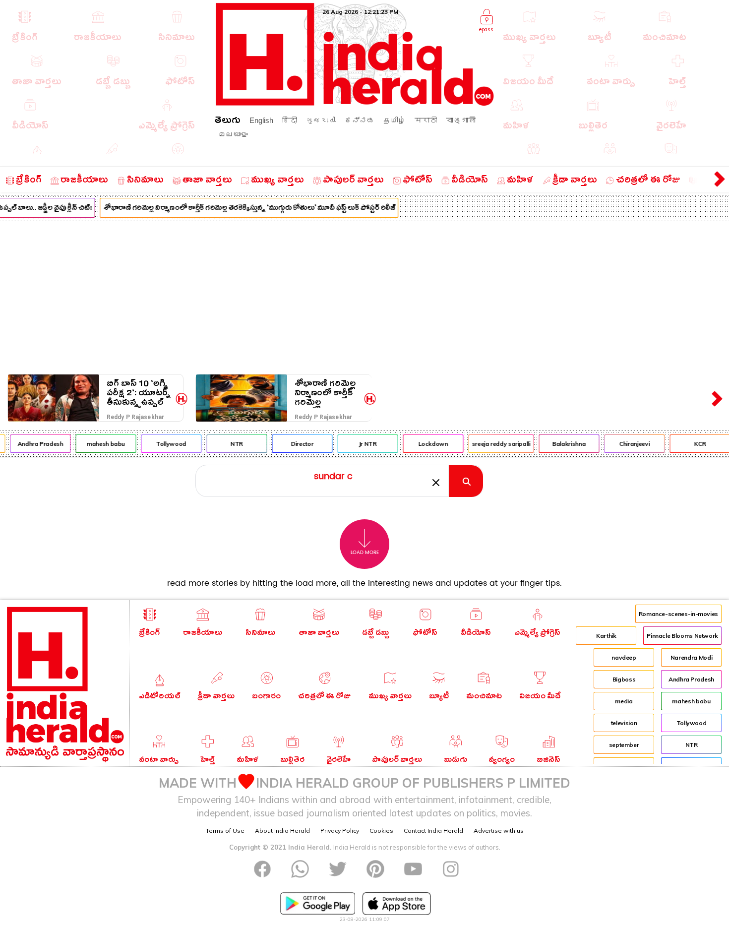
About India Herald (282, 830)
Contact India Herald (433, 830)
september (624, 744)
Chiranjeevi (628, 443)
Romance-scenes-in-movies (678, 613)
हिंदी (289, 120)
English (261, 120)
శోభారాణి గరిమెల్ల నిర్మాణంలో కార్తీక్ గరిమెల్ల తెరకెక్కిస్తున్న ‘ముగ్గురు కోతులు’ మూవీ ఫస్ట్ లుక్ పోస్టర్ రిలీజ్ (243, 208)
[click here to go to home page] (355, 103)
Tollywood (166, 443)
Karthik (606, 635)
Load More (365, 552)
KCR (694, 443)
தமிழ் (394, 120)
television (624, 723)
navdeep (623, 657)
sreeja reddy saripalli (495, 443)
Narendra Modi (691, 657)
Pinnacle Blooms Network (682, 635)
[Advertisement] (364, 295)
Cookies (381, 830)
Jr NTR (362, 443)
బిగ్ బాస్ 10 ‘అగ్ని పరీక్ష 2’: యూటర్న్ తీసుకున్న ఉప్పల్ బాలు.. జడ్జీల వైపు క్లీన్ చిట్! (139, 393)
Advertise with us (499, 830)
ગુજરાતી (321, 120)
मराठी (426, 120)
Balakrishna (563, 443)
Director (296, 443)
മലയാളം (233, 134)
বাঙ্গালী (461, 120)
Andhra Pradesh (35, 443)
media (623, 701)
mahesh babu (100, 443)
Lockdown (427, 443)
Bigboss (623, 679)
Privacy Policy (339, 830)
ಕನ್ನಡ (359, 120)
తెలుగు (228, 122)
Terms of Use (225, 830)
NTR (231, 443)
